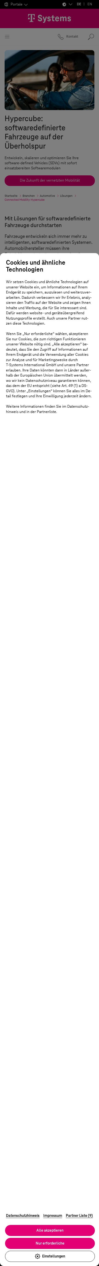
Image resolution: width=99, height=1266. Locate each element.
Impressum (52, 1215)
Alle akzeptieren (50, 1230)
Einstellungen (53, 1256)
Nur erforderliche (50, 1243)
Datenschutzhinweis (23, 1215)
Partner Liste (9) (79, 1215)
